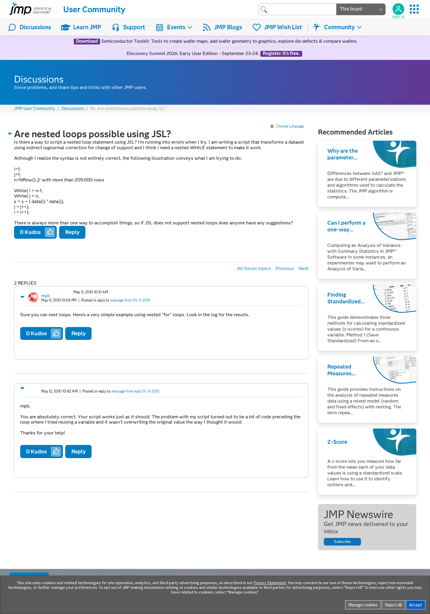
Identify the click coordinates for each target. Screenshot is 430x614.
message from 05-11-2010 (130, 300)
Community (339, 27)
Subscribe (342, 541)
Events (176, 27)
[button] (10, 133)
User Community (94, 9)
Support (134, 27)
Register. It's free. (281, 53)
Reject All (393, 605)
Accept (415, 605)
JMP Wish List (283, 27)
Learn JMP (87, 27)
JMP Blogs (228, 27)
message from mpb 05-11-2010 (135, 391)
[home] (30, 9)
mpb (45, 295)
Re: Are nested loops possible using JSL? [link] (128, 108)
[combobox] (297, 9)
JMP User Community (34, 108)
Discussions (35, 27)
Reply (72, 232)
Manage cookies (363, 605)
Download (87, 41)
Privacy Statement (270, 582)
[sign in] (398, 9)
